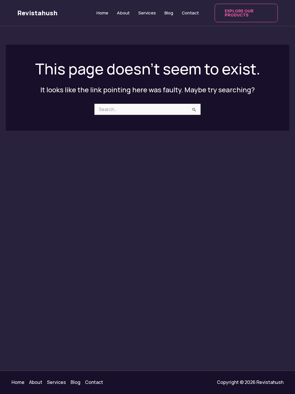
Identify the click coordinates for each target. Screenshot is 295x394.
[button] (246, 13)
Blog (168, 13)
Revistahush (37, 13)
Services (147, 13)
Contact (190, 13)
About (123, 13)
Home (102, 13)
